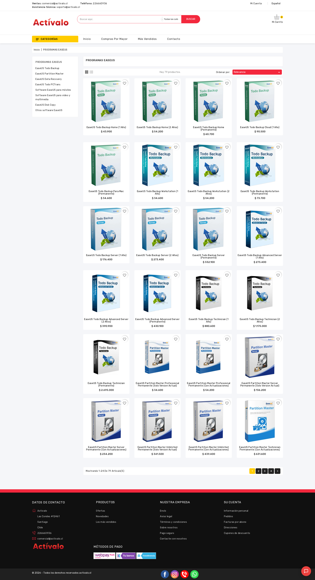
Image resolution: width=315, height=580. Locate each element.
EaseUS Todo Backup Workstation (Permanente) (260, 192)
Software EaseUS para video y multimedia (52, 97)
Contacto (173, 39)
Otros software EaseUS (49, 110)
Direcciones (230, 527)
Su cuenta (232, 502)
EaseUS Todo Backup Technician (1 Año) (208, 320)
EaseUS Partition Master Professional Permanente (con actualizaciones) (208, 384)
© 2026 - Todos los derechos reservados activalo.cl (61, 572)
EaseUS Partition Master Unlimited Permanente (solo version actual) (158, 448)
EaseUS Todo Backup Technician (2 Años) (260, 320)
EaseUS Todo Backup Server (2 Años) (157, 255)
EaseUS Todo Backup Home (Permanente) (208, 128)
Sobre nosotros (169, 527)
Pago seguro (167, 533)
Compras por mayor (114, 39)
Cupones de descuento (237, 533)
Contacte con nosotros (173, 538)
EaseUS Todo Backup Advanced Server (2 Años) (106, 320)
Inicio (87, 39)
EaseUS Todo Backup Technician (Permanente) (106, 384)
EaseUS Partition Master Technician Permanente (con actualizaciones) (259, 448)
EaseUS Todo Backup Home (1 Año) (106, 127)
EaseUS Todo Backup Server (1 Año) (106, 255)
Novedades (102, 516)
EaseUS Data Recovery (48, 79)
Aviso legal (166, 516)
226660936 (100, 3)
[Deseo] (113, 99)
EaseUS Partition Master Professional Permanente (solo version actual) (157, 384)
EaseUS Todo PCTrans (47, 84)
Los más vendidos (106, 522)
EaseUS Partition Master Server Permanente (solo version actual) (259, 384)
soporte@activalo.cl (68, 7)
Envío (163, 510)
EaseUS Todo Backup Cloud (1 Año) (259, 127)
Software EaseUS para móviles (53, 90)
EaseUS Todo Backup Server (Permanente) (209, 256)
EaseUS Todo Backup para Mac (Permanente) (106, 192)
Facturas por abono (235, 522)
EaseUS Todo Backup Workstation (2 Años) (209, 192)
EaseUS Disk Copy (45, 105)
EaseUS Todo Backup (47, 68)
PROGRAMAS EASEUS (48, 62)
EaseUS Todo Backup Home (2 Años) (157, 127)
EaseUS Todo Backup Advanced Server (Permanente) (157, 320)
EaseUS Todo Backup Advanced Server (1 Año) (260, 256)
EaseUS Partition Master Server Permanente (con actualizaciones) (106, 448)
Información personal (236, 510)
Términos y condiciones (173, 522)
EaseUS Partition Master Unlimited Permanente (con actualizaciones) (209, 448)
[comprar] (100, 99)
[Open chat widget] (306, 571)
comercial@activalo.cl (55, 3)
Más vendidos (147, 39)
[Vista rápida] (106, 99)
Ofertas (100, 510)
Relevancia (257, 72)
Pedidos (228, 516)
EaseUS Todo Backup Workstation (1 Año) (157, 192)
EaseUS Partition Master (49, 73)
